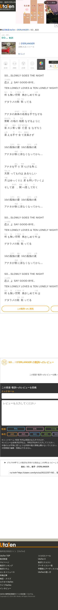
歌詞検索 (3, 559)
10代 (12, 434)
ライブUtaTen (5, 585)
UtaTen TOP (5, 556)
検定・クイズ (5, 579)
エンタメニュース (7, 572)
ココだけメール (44, 556)
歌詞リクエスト (44, 562)
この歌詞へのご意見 (25, 309)
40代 (46, 434)
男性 (16, 429)
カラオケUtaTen (6, 582)
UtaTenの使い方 (44, 572)
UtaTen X (42, 559)
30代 (35, 434)
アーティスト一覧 (45, 565)
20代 (23, 434)
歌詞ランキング (6, 565)
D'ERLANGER (27, 43)
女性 (35, 429)
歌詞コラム (4, 569)
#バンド (21, 54)
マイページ (4, 562)
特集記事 (3, 575)
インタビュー (5, 588)
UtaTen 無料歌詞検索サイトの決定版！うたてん (16, 594)
